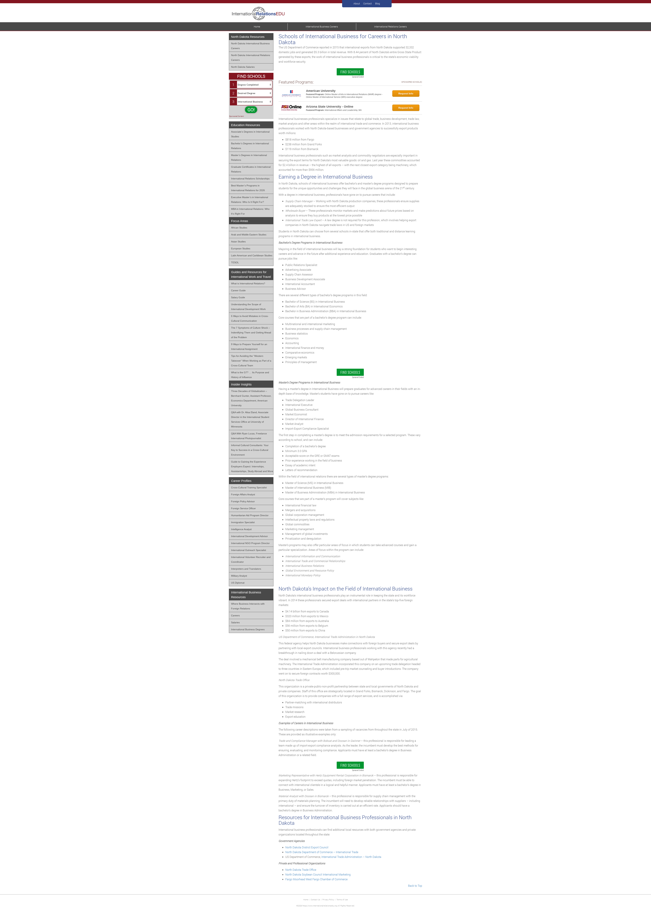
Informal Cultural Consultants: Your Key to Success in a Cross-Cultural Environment (250, 450)
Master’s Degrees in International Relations (249, 157)
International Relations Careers (390, 26)
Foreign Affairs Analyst (243, 494)
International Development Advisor (249, 536)
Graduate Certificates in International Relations (251, 169)
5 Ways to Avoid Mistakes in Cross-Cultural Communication (250, 318)
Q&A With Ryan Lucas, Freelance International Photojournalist (249, 436)
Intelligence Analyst (241, 529)
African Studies (239, 227)
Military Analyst (239, 575)
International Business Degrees (248, 629)
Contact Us (315, 899)
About (356, 3)
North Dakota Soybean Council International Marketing (318, 874)
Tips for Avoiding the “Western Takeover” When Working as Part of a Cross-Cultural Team (251, 361)
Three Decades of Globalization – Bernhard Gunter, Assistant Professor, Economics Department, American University (251, 398)
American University (321, 91)
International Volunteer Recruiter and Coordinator (251, 559)
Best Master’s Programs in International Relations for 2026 (248, 188)
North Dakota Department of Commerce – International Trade (321, 852)
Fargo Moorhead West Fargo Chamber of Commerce (316, 879)
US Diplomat (237, 582)
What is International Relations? (248, 283)
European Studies (240, 248)
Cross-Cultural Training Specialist (249, 487)
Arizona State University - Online (329, 106)
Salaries (235, 622)
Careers (235, 615)
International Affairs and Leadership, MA (343, 110)
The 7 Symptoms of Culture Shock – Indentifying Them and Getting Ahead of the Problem (251, 332)
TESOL (235, 262)
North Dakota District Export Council (306, 847)
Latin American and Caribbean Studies (251, 255)
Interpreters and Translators (246, 568)
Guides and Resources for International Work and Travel (251, 274)
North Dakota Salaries (243, 67)
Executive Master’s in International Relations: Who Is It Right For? (249, 199)
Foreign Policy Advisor (243, 501)
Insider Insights (241, 384)
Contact (367, 3)
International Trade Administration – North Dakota (351, 857)
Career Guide (238, 290)
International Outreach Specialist (248, 550)
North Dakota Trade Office (300, 869)
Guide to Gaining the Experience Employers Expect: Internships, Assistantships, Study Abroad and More (252, 466)
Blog (377, 3)
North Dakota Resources (247, 37)
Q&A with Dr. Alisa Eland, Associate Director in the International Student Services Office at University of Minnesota (250, 419)
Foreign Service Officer (243, 508)
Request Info (405, 93)
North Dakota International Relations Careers (250, 57)
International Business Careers (322, 26)
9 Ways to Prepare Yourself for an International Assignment (249, 346)
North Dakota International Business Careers (250, 46)
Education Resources (245, 125)
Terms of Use (342, 899)
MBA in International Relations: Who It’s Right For (250, 211)
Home (257, 26)
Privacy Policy (328, 899)
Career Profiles (241, 481)
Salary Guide (238, 297)
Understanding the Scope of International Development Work (248, 306)
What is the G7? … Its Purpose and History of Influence (250, 375)
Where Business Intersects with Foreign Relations (248, 606)
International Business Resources (246, 595)
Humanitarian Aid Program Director (250, 515)
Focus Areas (239, 221)
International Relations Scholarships (250, 178)
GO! (251, 110)
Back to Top (415, 885)
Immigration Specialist (243, 522)
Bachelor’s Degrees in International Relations (250, 146)
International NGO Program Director (250, 543)
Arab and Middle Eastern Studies (248, 234)
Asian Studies (238, 241)
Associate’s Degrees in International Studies (250, 134)
